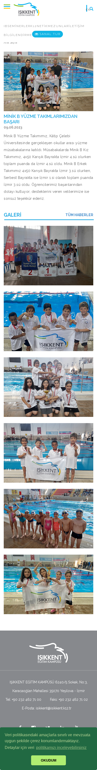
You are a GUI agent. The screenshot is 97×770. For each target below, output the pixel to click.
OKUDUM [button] (48, 760)
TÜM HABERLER (79, 215)
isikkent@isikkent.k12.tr (53, 708)
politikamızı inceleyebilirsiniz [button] (61, 747)
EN (88, 9)
